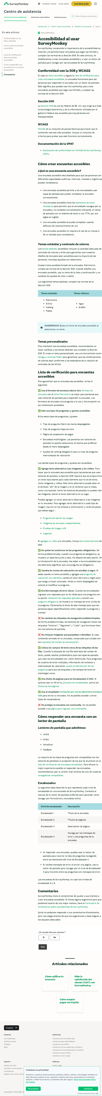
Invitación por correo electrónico (76, 691)
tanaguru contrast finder (50, 357)
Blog (5, 1047)
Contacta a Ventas (49, 4)
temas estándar (49, 248)
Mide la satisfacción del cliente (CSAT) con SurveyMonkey (85, 981)
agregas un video (48, 541)
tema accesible (56, 75)
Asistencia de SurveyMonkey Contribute (67, 1050)
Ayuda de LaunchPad (60, 1044)
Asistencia (42, 26)
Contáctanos (9, 1071)
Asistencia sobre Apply (61, 1056)
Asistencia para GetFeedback (63, 1041)
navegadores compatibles (50, 775)
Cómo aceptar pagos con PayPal (69, 1001)
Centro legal (57, 1065)
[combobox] (11, 1027)
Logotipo (47, 533)
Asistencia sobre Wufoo (61, 1053)
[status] (70, 327)
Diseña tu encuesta (83, 26)
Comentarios (9, 74)
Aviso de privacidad (82, 1079)
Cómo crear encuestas (61, 26)
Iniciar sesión (64, 4)
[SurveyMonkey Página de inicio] (16, 4)
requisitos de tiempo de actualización (59, 642)
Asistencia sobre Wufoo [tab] (40, 17)
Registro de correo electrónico (15, 1074)
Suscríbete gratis (81, 4)
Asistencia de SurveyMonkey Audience (67, 1047)
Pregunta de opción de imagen (58, 518)
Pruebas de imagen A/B (54, 528)
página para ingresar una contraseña (68, 708)
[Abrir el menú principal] (95, 3)
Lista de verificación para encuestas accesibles (12, 57)
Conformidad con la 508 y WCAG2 (12, 39)
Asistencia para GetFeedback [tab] (65, 17)
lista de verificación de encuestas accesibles (59, 764)
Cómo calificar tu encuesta (54, 978)
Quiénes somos (10, 1041)
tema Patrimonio (62, 394)
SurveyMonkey (9, 1038)
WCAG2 (41, 128)
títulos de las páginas (48, 686)
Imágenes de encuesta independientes (61, 523)
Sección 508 (47, 105)
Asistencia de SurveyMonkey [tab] (15, 17)
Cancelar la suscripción (13, 1068)
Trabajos (7, 1044)
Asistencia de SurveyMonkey (63, 1038)
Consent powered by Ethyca (86, 1093)
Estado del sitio (10, 1065)
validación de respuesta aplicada (64, 598)
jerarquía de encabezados (75, 682)
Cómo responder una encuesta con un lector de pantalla (14, 67)
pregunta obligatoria (48, 601)
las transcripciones (89, 541)
